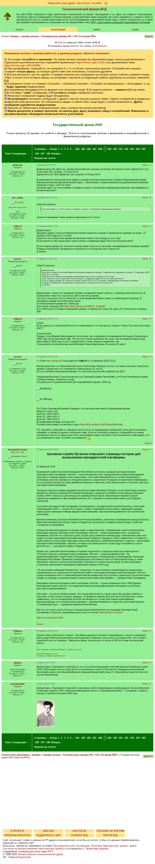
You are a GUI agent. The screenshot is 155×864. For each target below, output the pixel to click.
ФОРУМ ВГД (110, 835)
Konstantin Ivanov (17, 449)
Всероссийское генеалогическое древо (40, 854)
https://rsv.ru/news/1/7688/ (50, 617)
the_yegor (17, 197)
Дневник (40, 624)
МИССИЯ (48, 831)
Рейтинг (62, 42)
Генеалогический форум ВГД (84, 9)
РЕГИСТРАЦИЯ (58, 30)
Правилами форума (97, 848)
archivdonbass (99, 46)
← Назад (52, 149)
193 (132, 149)
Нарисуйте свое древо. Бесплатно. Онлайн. (75, 3)
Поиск (135, 30)
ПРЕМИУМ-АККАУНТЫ (17, 835)
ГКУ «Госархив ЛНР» (85, 36)
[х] (106, 3)
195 (143, 149)
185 (83, 149)
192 (126, 149)
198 (48, 153)
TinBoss (17, 631)
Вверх (145, 165)
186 (89, 149)
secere (52, 158)
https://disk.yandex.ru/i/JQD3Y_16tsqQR (84, 306)
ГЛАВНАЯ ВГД (79, 835)
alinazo (17, 662)
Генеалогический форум (15, 755)
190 (115, 149)
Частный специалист (17, 207)
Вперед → (57, 153)
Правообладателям (20, 857)
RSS (50, 851)
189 (109, 149)
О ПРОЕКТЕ (17, 831)
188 (100, 149)
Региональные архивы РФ (56, 36)
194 (138, 149)
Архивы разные (30, 36)
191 (121, 149)
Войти (97, 30)
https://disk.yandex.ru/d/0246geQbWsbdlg (101, 424)
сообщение (56, 361)
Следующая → (20, 153)
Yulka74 (17, 226)
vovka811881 (17, 684)
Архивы (14, 36)
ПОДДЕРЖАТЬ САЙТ (48, 835)
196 (37, 153)
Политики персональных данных (109, 845)
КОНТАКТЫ (79, 831)
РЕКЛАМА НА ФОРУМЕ (110, 831)
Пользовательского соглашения (71, 845)
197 (43, 153)
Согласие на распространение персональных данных (33, 848)
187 (94, 149)
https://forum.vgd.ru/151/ (90, 62)
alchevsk (17, 165)
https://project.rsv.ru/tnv (111, 612)
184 (77, 149)
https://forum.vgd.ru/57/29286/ (22, 65)
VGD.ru (19, 30)
